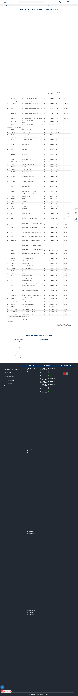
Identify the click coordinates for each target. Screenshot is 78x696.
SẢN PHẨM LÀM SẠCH (18, 343)
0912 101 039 (52, 384)
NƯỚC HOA (16, 349)
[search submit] (43, 2)
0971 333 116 (31, 370)
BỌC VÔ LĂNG (16, 353)
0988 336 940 (31, 612)
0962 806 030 (31, 450)
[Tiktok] (67, 373)
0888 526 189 (52, 375)
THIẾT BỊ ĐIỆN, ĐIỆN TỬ (18, 355)
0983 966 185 (31, 531)
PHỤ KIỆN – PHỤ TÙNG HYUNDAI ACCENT (48, 345)
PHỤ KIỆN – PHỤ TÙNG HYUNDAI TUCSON (48, 347)
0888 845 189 (52, 371)
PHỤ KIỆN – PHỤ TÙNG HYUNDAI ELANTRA (48, 343)
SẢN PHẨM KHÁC (17, 341)
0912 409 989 (52, 368)
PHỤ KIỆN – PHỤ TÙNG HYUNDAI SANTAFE (48, 349)
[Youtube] (64, 373)
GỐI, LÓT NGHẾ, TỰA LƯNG (19, 347)
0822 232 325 (52, 387)
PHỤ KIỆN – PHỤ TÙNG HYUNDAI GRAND (48, 341)
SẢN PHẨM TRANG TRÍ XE (18, 345)
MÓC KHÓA (16, 351)
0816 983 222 (52, 391)
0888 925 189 (52, 378)
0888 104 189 (52, 381)
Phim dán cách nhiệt (17, 359)
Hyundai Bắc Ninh (64, 2)
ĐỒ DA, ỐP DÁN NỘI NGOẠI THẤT (20, 357)
